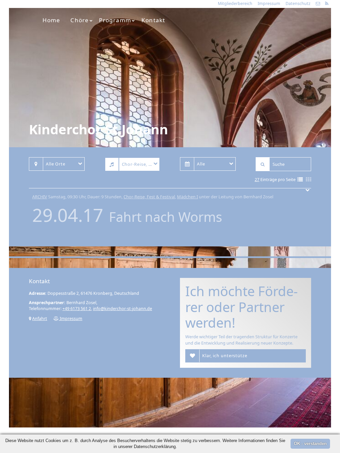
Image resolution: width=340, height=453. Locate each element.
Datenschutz (298, 3)
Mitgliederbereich (235, 3)
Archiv (39, 197)
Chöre (79, 20)
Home (51, 20)
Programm (115, 20)
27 (257, 179)
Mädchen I (187, 197)
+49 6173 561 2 (76, 308)
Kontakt (153, 20)
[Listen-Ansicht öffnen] (300, 180)
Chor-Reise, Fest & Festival (149, 197)
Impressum (269, 3)
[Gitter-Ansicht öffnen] (308, 180)
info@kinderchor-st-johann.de (122, 308)
